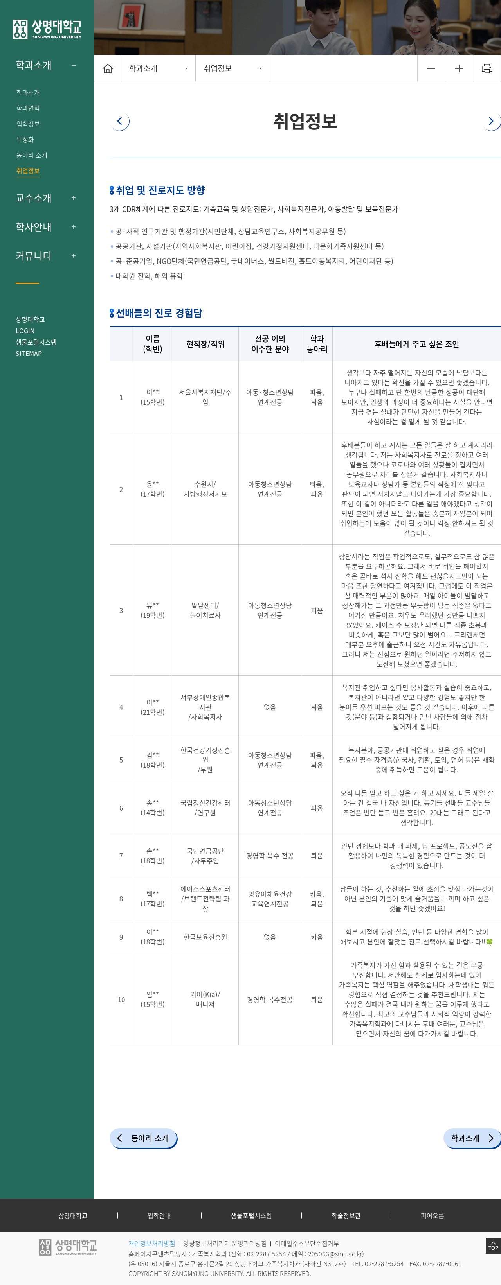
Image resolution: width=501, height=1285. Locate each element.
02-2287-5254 (266, 1253)
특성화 (25, 139)
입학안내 (159, 1215)
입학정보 (28, 123)
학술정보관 (346, 1215)
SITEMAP (29, 353)
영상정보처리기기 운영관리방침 (225, 1243)
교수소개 (34, 198)
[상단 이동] (493, 1246)
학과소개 (34, 65)
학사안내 (34, 227)
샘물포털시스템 (251, 1215)
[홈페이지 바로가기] (47, 29)
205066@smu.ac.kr (335, 1253)
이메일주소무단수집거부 (307, 1243)
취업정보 (28, 170)
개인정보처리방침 (151, 1243)
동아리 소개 (31, 155)
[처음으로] (107, 68)
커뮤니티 (34, 255)
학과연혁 (28, 108)
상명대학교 (30, 319)
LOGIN (25, 330)
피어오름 (432, 1215)
